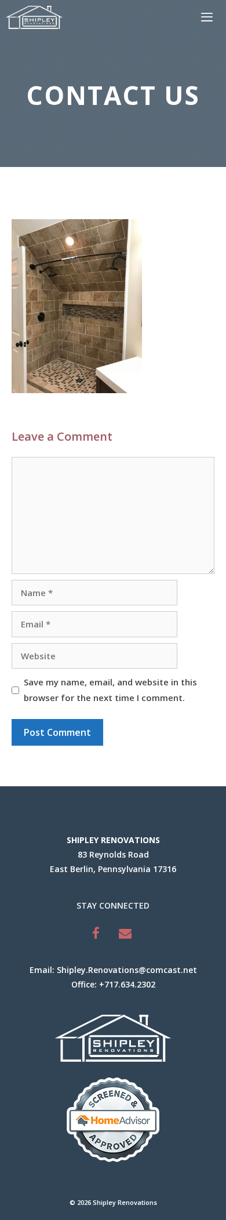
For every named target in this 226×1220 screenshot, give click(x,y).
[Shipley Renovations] (34, 17)
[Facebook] (96, 933)
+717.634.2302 (127, 984)
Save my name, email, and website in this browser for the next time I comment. (110, 689)
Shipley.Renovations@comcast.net (127, 969)
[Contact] (125, 933)
